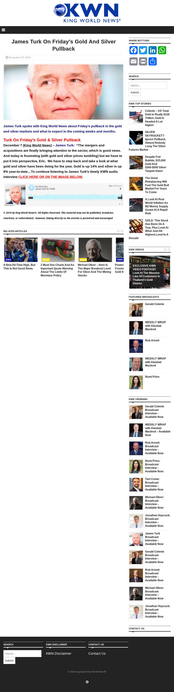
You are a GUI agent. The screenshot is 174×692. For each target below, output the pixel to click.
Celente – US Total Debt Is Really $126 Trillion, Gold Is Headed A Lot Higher (157, 117)
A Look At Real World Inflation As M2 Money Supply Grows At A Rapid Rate (156, 206)
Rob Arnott (152, 340)
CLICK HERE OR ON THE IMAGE (50, 177)
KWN (8, 259)
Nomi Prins (152, 376)
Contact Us (97, 653)
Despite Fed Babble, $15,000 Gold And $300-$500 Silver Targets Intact (155, 163)
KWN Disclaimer (58, 653)
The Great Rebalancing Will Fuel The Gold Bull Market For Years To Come (157, 185)
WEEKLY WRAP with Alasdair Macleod (155, 326)
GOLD (46, 259)
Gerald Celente (154, 304)
